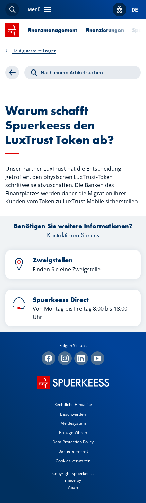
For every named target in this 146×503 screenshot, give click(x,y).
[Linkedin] (81, 358)
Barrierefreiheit (73, 451)
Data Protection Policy (73, 442)
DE (135, 9)
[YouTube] (97, 358)
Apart (73, 487)
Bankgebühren (73, 433)
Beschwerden (73, 414)
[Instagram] (65, 358)
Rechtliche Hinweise (73, 404)
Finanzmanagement (52, 30)
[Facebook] (48, 358)
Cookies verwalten (73, 461)
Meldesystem (73, 423)
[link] (12, 72)
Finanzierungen (104, 30)
